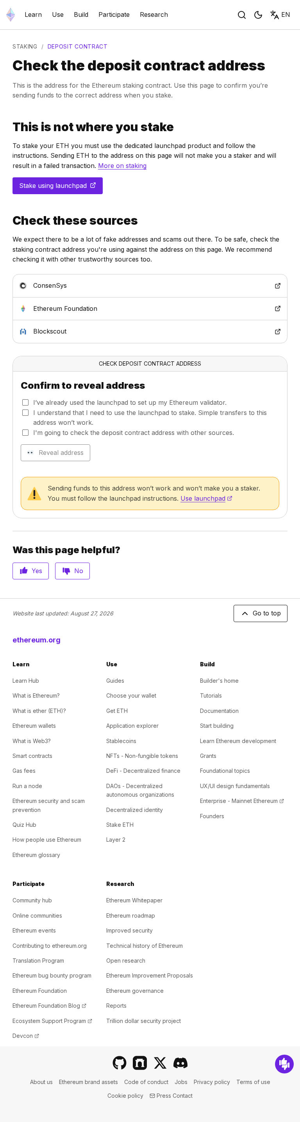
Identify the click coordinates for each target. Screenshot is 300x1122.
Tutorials (211, 695)
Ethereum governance (135, 990)
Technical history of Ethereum (144, 945)
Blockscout (81, 331)
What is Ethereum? (36, 695)
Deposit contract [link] (78, 46)
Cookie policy (125, 1095)
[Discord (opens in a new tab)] (180, 1063)
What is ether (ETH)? (39, 710)
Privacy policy (212, 1082)
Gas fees (24, 770)
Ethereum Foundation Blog (49, 1005)
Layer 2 (115, 839)
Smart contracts (32, 755)
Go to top (267, 613)
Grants (208, 755)
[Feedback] (284, 1064)
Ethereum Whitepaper (134, 900)
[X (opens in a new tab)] (160, 1063)
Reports (116, 1005)
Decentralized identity (134, 809)
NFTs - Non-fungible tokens (142, 755)
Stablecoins (121, 741)
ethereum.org (36, 640)
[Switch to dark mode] (258, 15)
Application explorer (132, 725)
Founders (212, 816)
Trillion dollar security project (143, 1020)
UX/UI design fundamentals (235, 786)
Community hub (32, 900)
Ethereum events (34, 930)
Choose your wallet (131, 695)
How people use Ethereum (46, 839)
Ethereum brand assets (88, 1082)
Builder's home (219, 680)
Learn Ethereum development (238, 741)
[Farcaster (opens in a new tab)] (140, 1063)
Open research (125, 960)
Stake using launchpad (61, 188)
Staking (25, 46)
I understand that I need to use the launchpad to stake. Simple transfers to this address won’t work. (150, 418)
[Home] (10, 14)
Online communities (37, 915)
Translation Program (38, 960)
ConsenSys (81, 285)
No (78, 571)
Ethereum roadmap (130, 915)
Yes (37, 571)
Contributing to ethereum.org (49, 945)
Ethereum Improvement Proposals (149, 975)
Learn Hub (25, 680)
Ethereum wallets (34, 725)
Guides (115, 680)
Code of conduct (146, 1082)
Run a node (27, 786)
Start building (217, 725)
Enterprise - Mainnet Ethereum (242, 800)
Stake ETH (120, 824)
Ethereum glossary (36, 854)
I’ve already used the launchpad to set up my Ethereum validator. (130, 402)
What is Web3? (31, 741)
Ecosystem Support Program (52, 1020)
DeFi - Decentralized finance (143, 770)
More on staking (122, 166)
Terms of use (253, 1082)
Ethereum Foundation (96, 308)
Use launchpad (206, 498)
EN (285, 14)
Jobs (181, 1082)
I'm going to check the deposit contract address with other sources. (133, 433)
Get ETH (117, 710)
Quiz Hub (24, 824)
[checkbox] (25, 402)
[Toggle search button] (242, 15)
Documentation (219, 710)
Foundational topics (225, 770)
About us (41, 1082)
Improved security (129, 930)
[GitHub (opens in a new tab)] (119, 1063)
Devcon (25, 1035)
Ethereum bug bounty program (51, 975)
